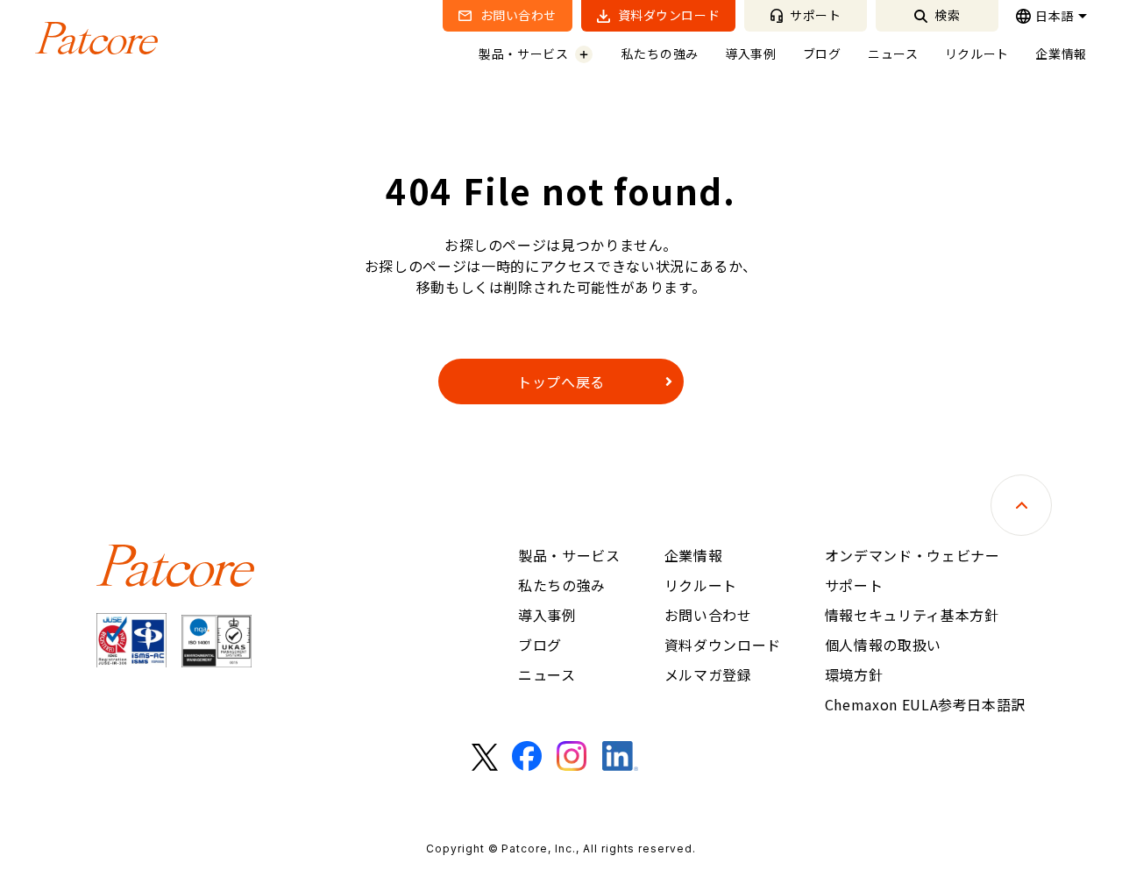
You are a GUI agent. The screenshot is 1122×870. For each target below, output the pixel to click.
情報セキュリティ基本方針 (912, 614)
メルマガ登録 (708, 674)
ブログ (822, 53)
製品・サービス (524, 53)
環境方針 (854, 674)
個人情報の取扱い (883, 644)
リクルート (977, 53)
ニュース (893, 53)
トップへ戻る (561, 381)
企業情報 (1061, 53)
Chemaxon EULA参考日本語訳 (925, 704)
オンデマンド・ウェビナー (912, 555)
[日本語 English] (1051, 16)
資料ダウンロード (667, 15)
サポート (814, 15)
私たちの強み (660, 53)
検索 (946, 15)
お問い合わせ (517, 15)
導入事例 (751, 53)
